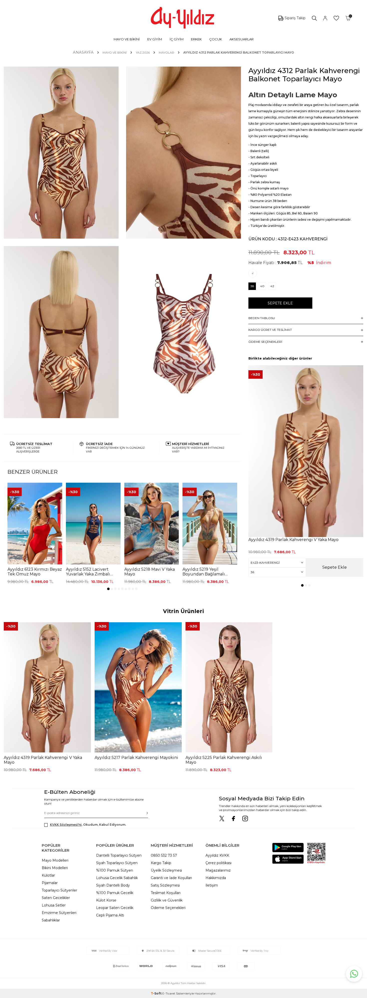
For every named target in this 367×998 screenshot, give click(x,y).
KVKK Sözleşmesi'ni (66, 824)
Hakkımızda (215, 878)
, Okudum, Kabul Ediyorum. (88, 824)
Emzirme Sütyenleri (59, 912)
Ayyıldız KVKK (217, 855)
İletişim (211, 885)
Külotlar (48, 875)
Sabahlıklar (51, 920)
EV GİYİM (154, 39)
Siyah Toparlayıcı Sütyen (117, 863)
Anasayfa (83, 52)
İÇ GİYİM (177, 39)
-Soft (156, 993)
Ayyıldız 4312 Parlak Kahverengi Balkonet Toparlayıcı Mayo (238, 52)
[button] (108, 589)
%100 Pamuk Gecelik (114, 893)
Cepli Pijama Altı (110, 915)
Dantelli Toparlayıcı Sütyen (119, 855)
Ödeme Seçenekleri (168, 908)
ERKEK (196, 39)
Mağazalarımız (218, 870)
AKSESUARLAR (241, 39)
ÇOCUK (215, 39)
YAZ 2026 (143, 52)
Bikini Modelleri (55, 868)
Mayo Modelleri (55, 860)
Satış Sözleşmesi (165, 885)
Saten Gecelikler (56, 898)
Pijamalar (50, 883)
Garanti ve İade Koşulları (171, 878)
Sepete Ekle (280, 303)
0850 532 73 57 (164, 855)
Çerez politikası (218, 863)
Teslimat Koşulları (166, 893)
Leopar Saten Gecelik (114, 908)
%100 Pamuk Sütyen (114, 870)
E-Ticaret (168, 993)
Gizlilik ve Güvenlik (167, 900)
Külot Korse (106, 900)
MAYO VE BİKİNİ (127, 39)
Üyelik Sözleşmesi (166, 870)
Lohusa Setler (54, 905)
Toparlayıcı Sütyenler (59, 890)
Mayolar (166, 52)
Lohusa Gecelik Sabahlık (117, 878)
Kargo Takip (161, 863)
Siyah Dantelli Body (113, 885)
